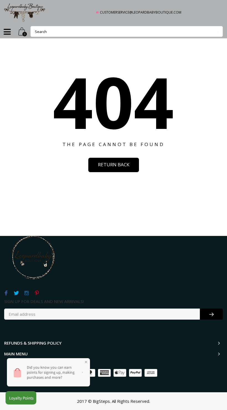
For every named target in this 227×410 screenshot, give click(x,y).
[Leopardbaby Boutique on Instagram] (26, 293)
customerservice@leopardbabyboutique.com (140, 12)
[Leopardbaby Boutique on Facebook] (6, 293)
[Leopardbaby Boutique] (25, 12)
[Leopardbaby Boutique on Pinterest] (36, 293)
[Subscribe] (211, 314)
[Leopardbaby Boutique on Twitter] (16, 293)
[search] (126, 31)
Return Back (113, 164)
